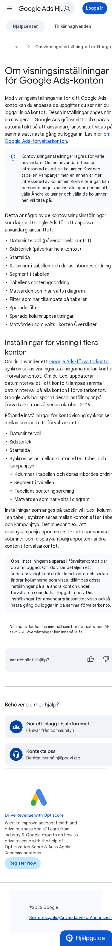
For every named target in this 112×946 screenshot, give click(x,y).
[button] (9, 8)
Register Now (23, 863)
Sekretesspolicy (44, 917)
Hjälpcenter (25, 26)
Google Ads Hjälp (43, 8)
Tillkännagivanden (72, 26)
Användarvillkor (75, 917)
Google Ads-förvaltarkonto (79, 362)
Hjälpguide (90, 938)
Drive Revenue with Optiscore (34, 815)
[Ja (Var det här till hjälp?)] (90, 660)
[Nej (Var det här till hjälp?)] (106, 660)
